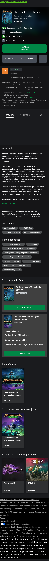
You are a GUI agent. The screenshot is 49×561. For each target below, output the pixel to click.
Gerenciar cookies (7, 533)
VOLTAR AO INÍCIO (24, 307)
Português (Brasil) (7, 521)
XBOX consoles (6, 499)
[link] (13, 385)
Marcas (46, 533)
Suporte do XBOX (41, 502)
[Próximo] (44, 454)
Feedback (4, 505)
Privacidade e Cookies (34, 530)
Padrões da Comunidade (19, 505)
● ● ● (43, 58)
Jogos (2, 517)
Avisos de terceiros (8, 536)
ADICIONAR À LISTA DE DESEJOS (21, 58)
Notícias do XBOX (26, 502)
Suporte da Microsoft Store (11, 511)
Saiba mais (31, 92)
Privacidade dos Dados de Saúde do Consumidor (21, 527)
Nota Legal (38, 533)
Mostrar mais (7, 203)
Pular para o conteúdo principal (13, 1)
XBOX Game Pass (31, 499)
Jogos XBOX (18, 499)
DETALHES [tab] (10, 115)
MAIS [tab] (40, 115)
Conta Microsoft (37, 508)
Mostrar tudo (30, 454)
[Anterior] (39, 454)
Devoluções (29, 511)
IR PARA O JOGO (24, 353)
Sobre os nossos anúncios (28, 536)
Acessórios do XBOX (9, 502)
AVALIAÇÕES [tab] (25, 115)
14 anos (14, 69)
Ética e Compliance (24, 533)
